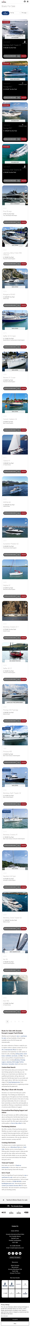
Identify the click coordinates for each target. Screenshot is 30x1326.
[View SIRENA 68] (15, 486)
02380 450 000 (17, 1181)
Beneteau (17, 1060)
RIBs (21, 1056)
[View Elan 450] (15, 985)
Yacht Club (15, 1271)
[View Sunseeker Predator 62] (15, 528)
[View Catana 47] (15, 444)
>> (22, 1021)
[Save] (25, 21)
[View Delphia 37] (15, 569)
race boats (14, 1056)
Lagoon (4, 1062)
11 (19, 1021)
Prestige (22, 1060)
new (18, 1036)
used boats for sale (7, 1177)
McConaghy (15, 1062)
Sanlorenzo (5, 1064)
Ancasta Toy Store (15, 1273)
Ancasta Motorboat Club (15, 1269)
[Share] (25, 24)
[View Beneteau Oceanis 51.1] (15, 611)
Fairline (21, 1062)
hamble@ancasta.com (8, 1183)
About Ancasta (15, 1265)
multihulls (8, 1056)
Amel (16, 1064)
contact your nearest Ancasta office (12, 1185)
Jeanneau (9, 1062)
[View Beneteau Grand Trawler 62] (15, 902)
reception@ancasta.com (17, 1248)
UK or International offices (9, 1049)
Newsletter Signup (15, 1257)
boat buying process (14, 1082)
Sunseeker (11, 1064)
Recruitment (15, 1267)
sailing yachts (19, 1054)
